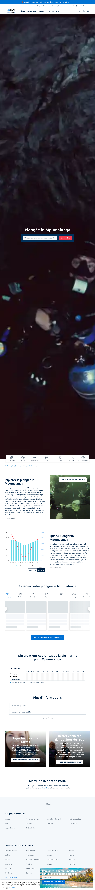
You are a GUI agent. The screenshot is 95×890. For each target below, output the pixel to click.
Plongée (74, 597)
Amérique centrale (32, 819)
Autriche (8, 868)
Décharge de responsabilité (61, 788)
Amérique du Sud (75, 819)
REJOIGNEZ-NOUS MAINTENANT (70, 762)
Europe (50, 823)
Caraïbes (29, 823)
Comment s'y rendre (19, 706)
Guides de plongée (11, 466)
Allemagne (30, 855)
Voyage (41, 11)
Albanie (71, 851)
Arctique (72, 859)
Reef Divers (46, 788)
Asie (6, 823)
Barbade (29, 873)
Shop (48, 11)
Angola (71, 855)
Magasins (7, 597)
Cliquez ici (74, 886)
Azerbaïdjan (30, 868)
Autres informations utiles (21, 712)
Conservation (32, 11)
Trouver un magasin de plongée (51, 6)
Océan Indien (31, 828)
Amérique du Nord (54, 819)
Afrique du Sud (28, 466)
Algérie (7, 855)
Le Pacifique (73, 823)
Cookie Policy (13, 888)
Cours (23, 11)
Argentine (8, 864)
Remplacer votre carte (68, 6)
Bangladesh (9, 873)
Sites (46, 597)
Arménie (29, 864)
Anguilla (7, 859)
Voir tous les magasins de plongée (48, 638)
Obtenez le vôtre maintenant (25, 760)
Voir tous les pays (11, 877)
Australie (72, 864)
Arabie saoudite (53, 859)
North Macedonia (11, 851)
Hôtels (20, 597)
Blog (38, 6)
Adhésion (56, 11)
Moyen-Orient (10, 828)
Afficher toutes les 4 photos (72, 480)
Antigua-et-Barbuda (33, 859)
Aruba (50, 864)
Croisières (33, 597)
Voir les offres (64, 2)
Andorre (50, 855)
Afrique (20, 466)
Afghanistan (30, 851)
